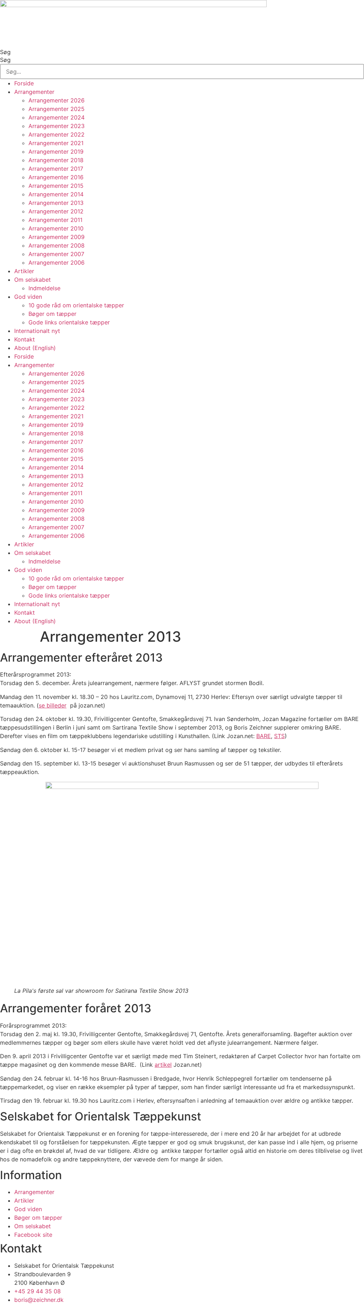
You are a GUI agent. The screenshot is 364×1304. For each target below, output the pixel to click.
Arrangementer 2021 (56, 143)
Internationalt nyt (37, 330)
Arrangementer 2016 (56, 177)
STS (279, 736)
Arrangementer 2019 (56, 151)
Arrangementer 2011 (55, 219)
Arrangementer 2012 (56, 211)
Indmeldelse (44, 288)
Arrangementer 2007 (56, 254)
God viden (28, 296)
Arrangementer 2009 (56, 236)
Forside (24, 83)
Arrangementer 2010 (56, 228)
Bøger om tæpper (52, 313)
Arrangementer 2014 (56, 194)
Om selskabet (32, 279)
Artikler (24, 271)
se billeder (52, 705)
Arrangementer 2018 (56, 160)
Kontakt (24, 339)
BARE (263, 736)
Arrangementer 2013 (56, 202)
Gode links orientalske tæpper (69, 322)
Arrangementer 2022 (56, 134)
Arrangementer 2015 (56, 185)
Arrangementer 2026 (56, 100)
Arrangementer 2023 (56, 125)
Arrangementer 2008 (56, 245)
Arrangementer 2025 (56, 108)
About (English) (35, 347)
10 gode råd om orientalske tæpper (76, 305)
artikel (163, 1064)
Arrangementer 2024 (56, 117)
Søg (5, 52)
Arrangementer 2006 (56, 262)
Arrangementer (34, 91)
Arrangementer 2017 (55, 168)
